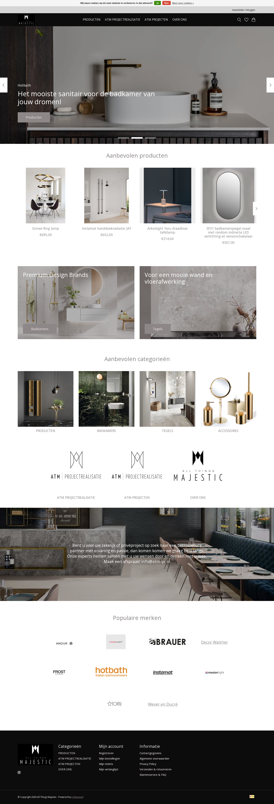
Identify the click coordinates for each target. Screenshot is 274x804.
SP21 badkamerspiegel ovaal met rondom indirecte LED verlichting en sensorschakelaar (228, 232)
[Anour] (64, 642)
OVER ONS (179, 20)
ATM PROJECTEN (137, 497)
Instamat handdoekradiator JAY (106, 228)
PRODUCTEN (45, 430)
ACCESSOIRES (228, 430)
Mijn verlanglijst (108, 769)
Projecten (33, 117)
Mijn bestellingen (109, 758)
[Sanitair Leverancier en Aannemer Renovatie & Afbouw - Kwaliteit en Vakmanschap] (26, 20)
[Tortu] (114, 704)
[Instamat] (163, 673)
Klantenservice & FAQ (153, 774)
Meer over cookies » (183, 3)
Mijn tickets (106, 764)
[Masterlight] (214, 673)
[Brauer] (167, 642)
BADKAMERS (106, 430)
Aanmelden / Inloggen (243, 10)
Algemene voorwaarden (154, 758)
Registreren (106, 753)
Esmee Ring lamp (45, 228)
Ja (157, 3)
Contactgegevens (150, 753)
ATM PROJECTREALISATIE (122, 20)
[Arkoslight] (116, 642)
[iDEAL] (252, 797)
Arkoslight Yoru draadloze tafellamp (167, 230)
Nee (166, 3)
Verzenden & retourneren (155, 769)
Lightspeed (77, 797)
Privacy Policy (148, 764)
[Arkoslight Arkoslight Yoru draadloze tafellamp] (167, 195)
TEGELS (167, 430)
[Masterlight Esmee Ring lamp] (45, 195)
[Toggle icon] (239, 19)
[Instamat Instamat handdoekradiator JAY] (106, 195)
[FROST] (59, 673)
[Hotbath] (111, 673)
